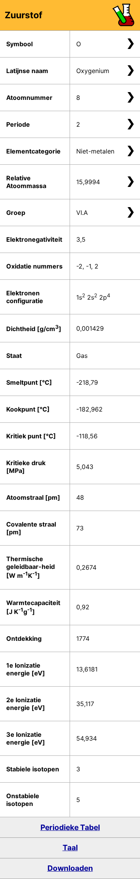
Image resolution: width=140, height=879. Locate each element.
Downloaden (70, 868)
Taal (70, 847)
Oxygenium (92, 71)
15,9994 (88, 182)
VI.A (82, 212)
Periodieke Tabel (70, 827)
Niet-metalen (95, 151)
